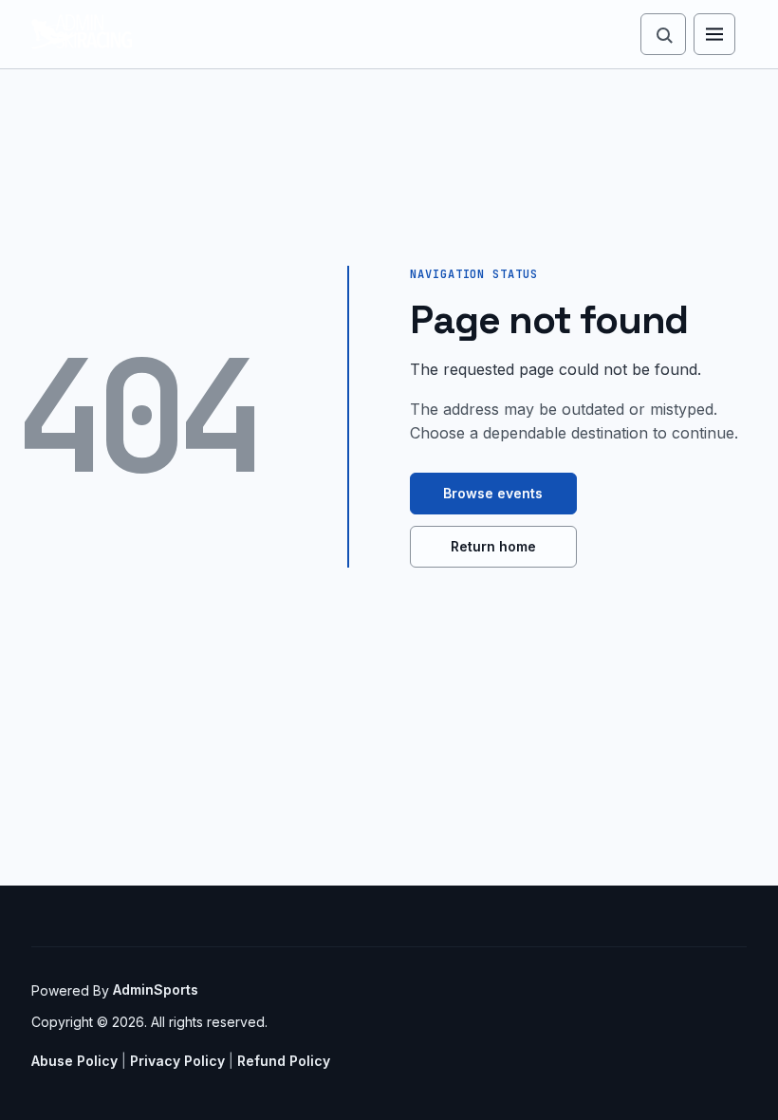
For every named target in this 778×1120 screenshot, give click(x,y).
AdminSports (155, 989)
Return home (493, 546)
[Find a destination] (663, 34)
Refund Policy (283, 1061)
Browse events (493, 493)
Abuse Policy (74, 1061)
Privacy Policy (177, 1061)
